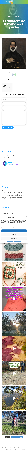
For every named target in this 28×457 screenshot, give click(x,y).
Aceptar (14, 231)
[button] (26, 216)
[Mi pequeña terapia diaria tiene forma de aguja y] (14, 299)
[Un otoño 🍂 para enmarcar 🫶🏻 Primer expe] (14, 348)
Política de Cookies (19, 449)
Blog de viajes (3, 449)
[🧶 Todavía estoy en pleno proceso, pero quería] (14, 249)
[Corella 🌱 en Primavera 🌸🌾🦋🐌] (14, 324)
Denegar (14, 234)
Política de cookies (10, 241)
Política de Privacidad (17, 241)
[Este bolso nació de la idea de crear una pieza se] (14, 274)
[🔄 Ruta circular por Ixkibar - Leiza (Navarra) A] (14, 373)
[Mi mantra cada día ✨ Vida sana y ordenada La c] (14, 423)
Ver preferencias (14, 238)
